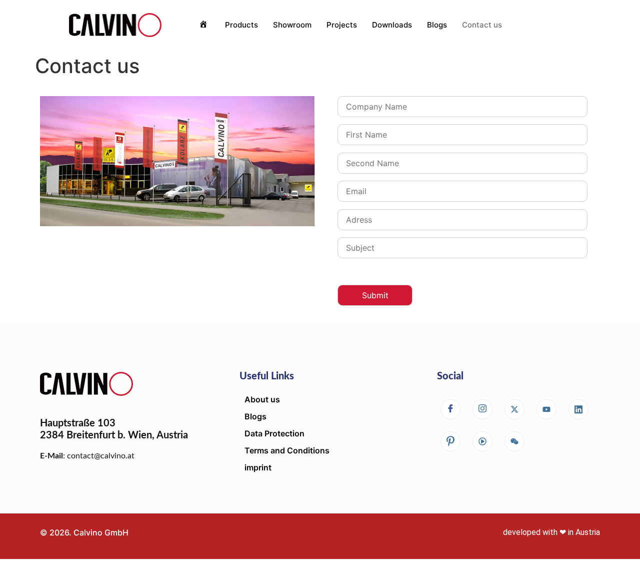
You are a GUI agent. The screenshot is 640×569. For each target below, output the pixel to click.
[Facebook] (450, 409)
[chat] (482, 441)
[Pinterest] (450, 441)
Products (241, 25)
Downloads (392, 25)
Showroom (292, 25)
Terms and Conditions (287, 450)
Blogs (437, 25)
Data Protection (274, 433)
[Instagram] (482, 409)
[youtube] (546, 409)
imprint (258, 467)
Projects (341, 25)
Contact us (482, 25)
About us (262, 399)
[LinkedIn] (578, 409)
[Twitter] (514, 409)
